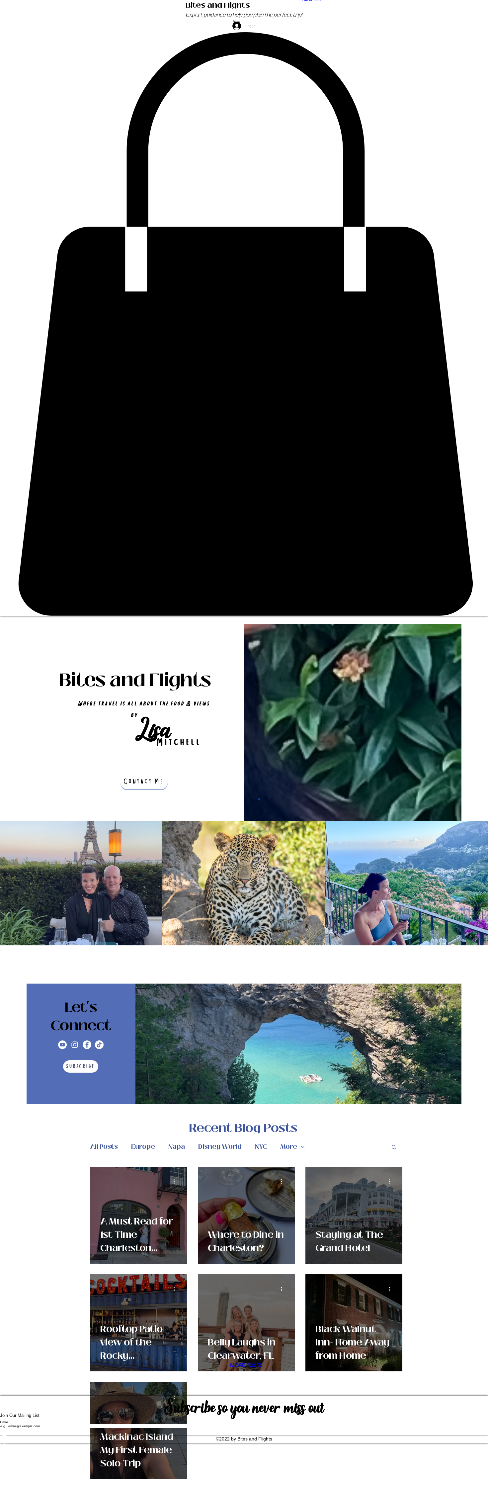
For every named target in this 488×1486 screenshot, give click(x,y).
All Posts (104, 1146)
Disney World (220, 1146)
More (288, 1146)
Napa (176, 1146)
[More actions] (176, 1181)
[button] (244, 324)
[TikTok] (99, 1044)
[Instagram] (74, 1044)
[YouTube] (62, 1044)
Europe (143, 1146)
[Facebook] (87, 1044)
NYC (261, 1146)
